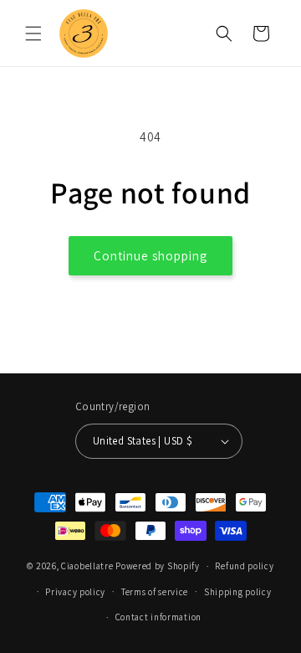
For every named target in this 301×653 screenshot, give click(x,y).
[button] (33, 33)
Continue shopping (150, 256)
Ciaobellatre (87, 566)
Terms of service (154, 592)
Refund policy (244, 566)
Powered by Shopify (157, 566)
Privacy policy (75, 592)
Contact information (158, 617)
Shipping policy (238, 592)
